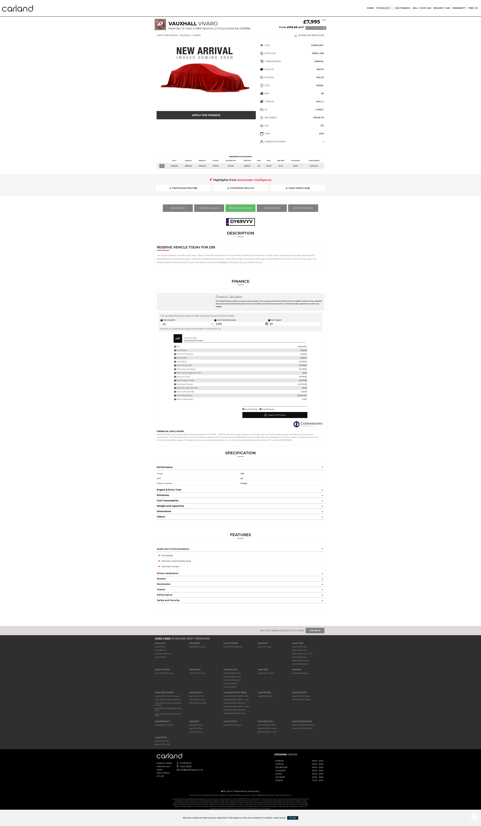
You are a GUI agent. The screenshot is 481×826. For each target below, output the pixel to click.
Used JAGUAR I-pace (231, 680)
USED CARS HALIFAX (167, 35)
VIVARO (197, 35)
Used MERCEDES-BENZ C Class (236, 700)
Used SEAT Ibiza (195, 728)
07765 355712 (185, 763)
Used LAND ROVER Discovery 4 (167, 696)
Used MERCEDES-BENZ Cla (234, 703)
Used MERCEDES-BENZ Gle (234, 713)
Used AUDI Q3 (160, 650)
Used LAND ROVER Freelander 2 (168, 700)
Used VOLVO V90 (162, 741)
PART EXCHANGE (272, 208)
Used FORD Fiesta (299, 647)
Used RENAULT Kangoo (164, 725)
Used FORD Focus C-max (302, 654)
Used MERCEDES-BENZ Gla (234, 710)
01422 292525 (185, 766)
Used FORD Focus (299, 650)
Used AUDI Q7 (160, 657)
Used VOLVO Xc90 (162, 744)
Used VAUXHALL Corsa (267, 728)
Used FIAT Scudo (264, 647)
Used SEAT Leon (195, 732)
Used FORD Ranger (300, 664)
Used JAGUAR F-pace (232, 677)
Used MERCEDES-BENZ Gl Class (236, 706)
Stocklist (383, 8)
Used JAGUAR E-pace (232, 673)
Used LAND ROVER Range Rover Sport (168, 709)
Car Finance (402, 8)
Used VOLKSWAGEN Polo (302, 728)
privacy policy (254, 791)
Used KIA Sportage (300, 673)
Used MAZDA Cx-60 (197, 700)
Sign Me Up (315, 630)
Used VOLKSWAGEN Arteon (303, 725)
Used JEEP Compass (266, 673)
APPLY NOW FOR (316, 28)
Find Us (473, 8)
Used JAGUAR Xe (230, 683)
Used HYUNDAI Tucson (164, 673)
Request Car (442, 8)
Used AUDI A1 (160, 647)
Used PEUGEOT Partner (301, 700)
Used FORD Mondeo (300, 661)
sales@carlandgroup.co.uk (191, 770)
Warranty (459, 8)
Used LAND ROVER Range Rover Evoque (168, 704)
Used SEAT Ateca (196, 725)
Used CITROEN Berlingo (233, 647)
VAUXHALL (185, 35)
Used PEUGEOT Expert (301, 696)
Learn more (279, 818)
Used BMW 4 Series (197, 647)
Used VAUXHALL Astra (266, 725)
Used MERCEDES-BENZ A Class (236, 696)
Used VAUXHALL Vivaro (267, 732)
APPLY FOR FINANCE (206, 115)
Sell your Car (422, 8)
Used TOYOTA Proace (232, 725)
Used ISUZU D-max (197, 673)
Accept (292, 818)
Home (370, 8)
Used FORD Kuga (299, 657)
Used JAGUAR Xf (230, 687)
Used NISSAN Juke (265, 696)
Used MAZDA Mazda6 (198, 703)
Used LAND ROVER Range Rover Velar (168, 715)
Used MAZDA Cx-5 (196, 696)
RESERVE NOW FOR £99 (240, 208)
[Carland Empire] (17, 8)
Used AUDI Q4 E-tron (163, 654)
